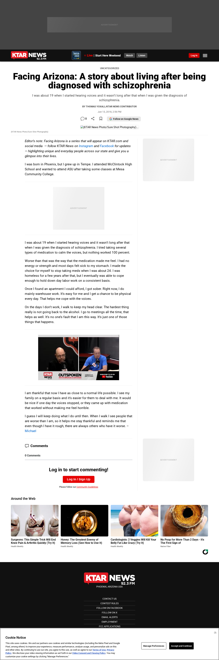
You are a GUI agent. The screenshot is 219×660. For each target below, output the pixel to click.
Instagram (86, 146)
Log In (194, 55)
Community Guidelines (87, 487)
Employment (110, 621)
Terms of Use (99, 650)
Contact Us (109, 598)
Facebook (107, 146)
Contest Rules (109, 603)
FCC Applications (109, 626)
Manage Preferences (153, 645)
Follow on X (109, 612)
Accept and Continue (181, 645)
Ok (215, 632)
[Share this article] (93, 119)
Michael (30, 431)
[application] (78, 357)
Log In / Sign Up (78, 479)
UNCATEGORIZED (109, 68)
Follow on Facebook (109, 608)
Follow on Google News (125, 119)
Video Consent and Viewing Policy (89, 653)
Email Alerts (110, 617)
